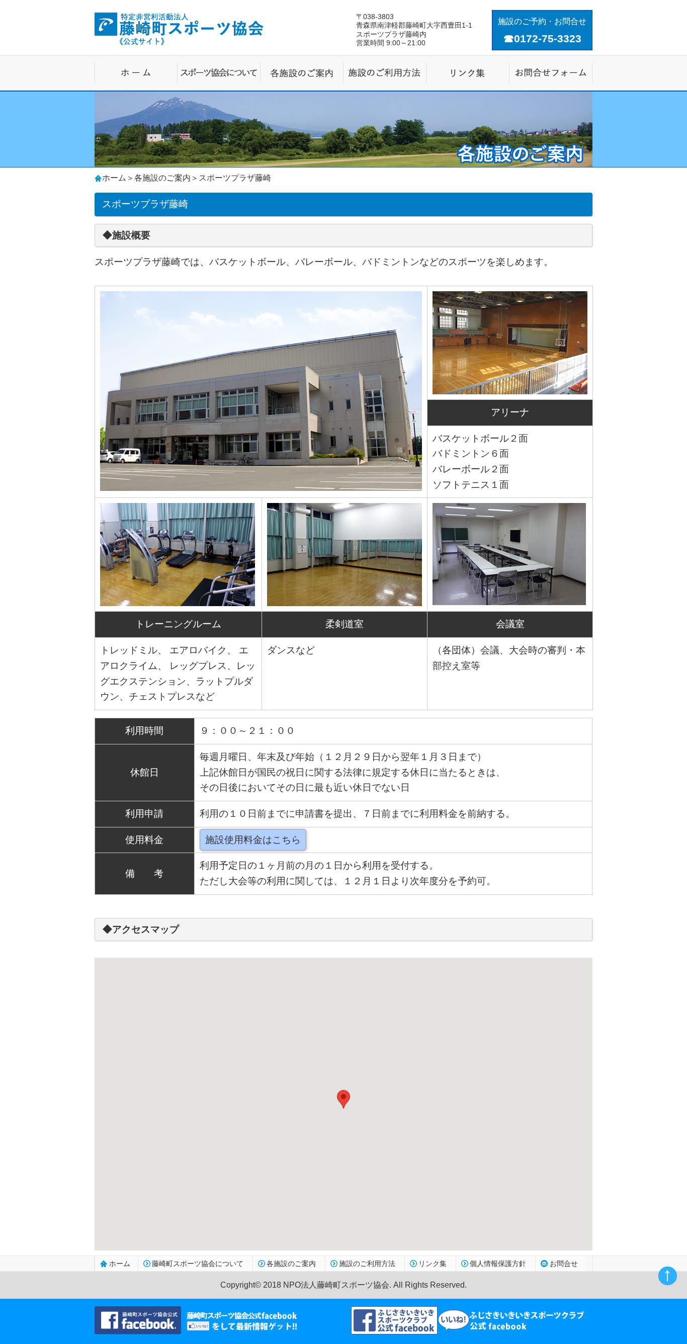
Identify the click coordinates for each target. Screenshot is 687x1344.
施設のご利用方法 (367, 1263)
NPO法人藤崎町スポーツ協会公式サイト (179, 29)
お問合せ (564, 1263)
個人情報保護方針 (498, 1263)
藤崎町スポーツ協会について (197, 1263)
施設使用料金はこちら (253, 839)
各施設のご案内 (162, 178)
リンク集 (432, 1263)
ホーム (114, 178)
